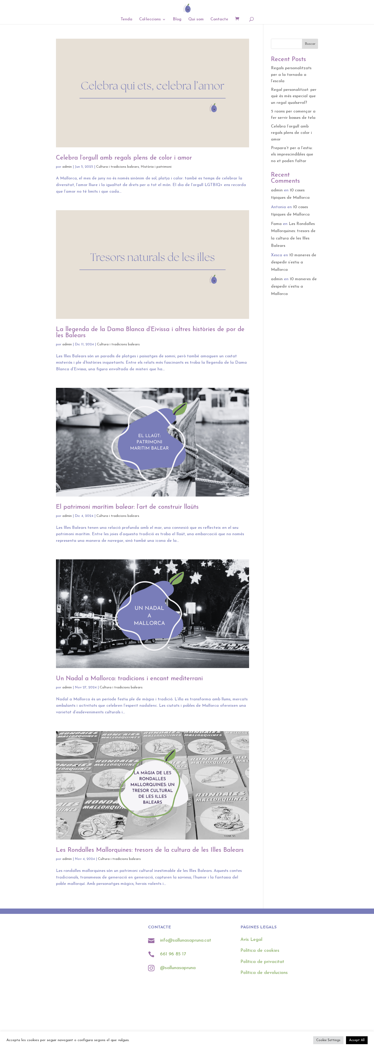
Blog (177, 19)
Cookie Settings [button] (328, 1040)
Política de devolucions (264, 973)
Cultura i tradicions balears (117, 167)
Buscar (310, 44)
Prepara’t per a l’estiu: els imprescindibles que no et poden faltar (292, 154)
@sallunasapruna (178, 968)
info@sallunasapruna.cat (185, 940)
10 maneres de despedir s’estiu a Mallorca (293, 262)
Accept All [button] (357, 1040)
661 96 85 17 (174, 954)
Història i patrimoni (156, 167)
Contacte (219, 19)
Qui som (196, 19)
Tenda (126, 19)
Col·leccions (150, 19)
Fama (276, 224)
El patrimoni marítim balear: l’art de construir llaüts (127, 507)
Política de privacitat (262, 962)
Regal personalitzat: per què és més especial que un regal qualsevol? (294, 96)
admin (67, 167)
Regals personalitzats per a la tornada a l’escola (291, 74)
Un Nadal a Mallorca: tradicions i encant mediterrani (129, 679)
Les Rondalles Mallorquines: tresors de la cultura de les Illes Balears (150, 850)
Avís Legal (251, 940)
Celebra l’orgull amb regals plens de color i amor (124, 158)
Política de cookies (259, 950)
